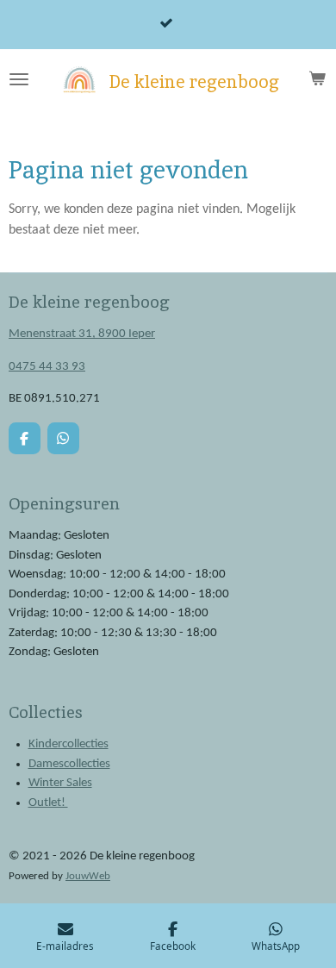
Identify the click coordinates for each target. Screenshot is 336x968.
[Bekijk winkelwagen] (317, 79)
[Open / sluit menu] (19, 79)
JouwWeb (87, 876)
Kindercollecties (68, 744)
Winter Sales (60, 783)
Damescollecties (69, 764)
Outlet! (48, 802)
